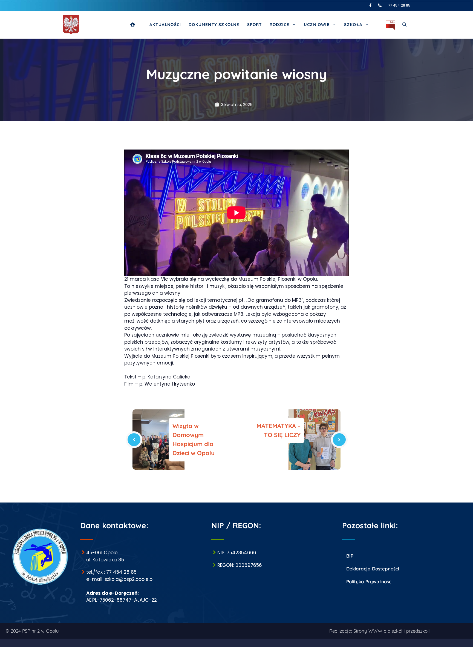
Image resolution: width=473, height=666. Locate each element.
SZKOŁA (353, 24)
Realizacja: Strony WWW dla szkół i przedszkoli (379, 631)
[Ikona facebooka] (373, 5)
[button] (404, 24)
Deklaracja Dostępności (372, 569)
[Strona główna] (136, 24)
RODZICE (279, 24)
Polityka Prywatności (369, 581)
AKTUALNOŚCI (165, 24)
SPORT (254, 24)
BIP (349, 556)
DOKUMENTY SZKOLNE (214, 24)
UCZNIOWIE (317, 24)
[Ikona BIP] (390, 24)
